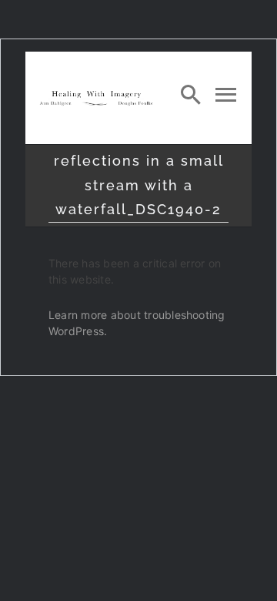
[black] (96, 94)
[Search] (191, 94)
